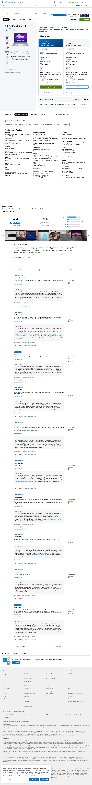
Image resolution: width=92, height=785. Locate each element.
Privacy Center (71, 696)
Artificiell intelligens (7, 688)
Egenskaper (34, 114)
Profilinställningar (28, 678)
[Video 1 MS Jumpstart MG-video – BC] (7, 52)
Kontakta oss (71, 676)
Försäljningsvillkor (22, 714)
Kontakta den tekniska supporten (53, 676)
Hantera (10, 779)
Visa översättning (18, 284)
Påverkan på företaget (29, 704)
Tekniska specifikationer (46, 83)
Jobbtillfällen (27, 691)
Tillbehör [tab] (30, 19)
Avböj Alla (34, 779)
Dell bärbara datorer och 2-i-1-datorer (31, 13)
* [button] (8, 157)
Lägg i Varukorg (85, 19)
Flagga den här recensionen (30, 306)
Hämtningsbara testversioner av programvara (78, 701)
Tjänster (5, 696)
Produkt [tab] (6, 19)
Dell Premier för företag (84, 5)
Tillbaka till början (57, 646)
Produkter (5, 691)
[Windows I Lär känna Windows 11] (59, 15)
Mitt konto (26, 673)
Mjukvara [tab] (22, 19)
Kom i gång (16, 662)
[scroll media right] (88, 235)
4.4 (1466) (14, 30)
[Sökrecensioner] (38, 270)
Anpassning (8, 114)
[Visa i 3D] (7, 58)
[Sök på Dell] (55, 2)
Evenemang (70, 691)
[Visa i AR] (7, 62)
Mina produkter (27, 681)
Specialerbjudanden (45, 93)
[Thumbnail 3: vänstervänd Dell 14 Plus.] (7, 48)
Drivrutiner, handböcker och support (60, 114)
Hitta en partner (49, 688)
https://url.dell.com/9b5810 (44, 297)
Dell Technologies (6, 711)
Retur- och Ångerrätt (50, 678)
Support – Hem (49, 673)
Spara (47, 41)
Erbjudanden (6, 698)
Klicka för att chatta (31, 748)
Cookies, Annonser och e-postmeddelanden (61, 714)
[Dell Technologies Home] (9, 2)
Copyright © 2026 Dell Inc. (8, 714)
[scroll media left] (3, 235)
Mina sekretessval (41, 714)
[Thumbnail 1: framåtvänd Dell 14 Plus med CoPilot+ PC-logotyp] (7, 39)
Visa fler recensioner (20, 646)
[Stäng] (49, 766)
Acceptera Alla (44, 779)
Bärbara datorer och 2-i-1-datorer (13, 13)
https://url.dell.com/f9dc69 (55, 335)
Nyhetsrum (26, 698)
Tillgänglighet (6, 717)
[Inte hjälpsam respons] (29, 257)
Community (70, 673)
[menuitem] (17, 5)
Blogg (69, 688)
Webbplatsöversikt (7, 674)
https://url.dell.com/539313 (21, 335)
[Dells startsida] (2, 14)
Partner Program (50, 693)
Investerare (26, 696)
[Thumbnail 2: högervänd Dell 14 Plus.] (7, 43)
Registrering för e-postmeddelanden (76, 693)
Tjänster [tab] (14, 19)
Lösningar (5, 693)
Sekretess (31, 714)
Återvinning (27, 701)
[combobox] (36, 2)
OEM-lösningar (49, 691)
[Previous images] (7, 34)
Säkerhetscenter (71, 698)
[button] (61, 2)
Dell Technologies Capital (29, 693)
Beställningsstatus (28, 676)
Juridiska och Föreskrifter (79, 714)
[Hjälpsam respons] (26, 257)
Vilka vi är (26, 688)
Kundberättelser (28, 706)
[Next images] (7, 54)
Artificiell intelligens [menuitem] (6, 5)
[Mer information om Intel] (85, 15)
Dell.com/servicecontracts (51, 734)
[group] (20, 40)
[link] (70, 2)
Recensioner (44, 114)
